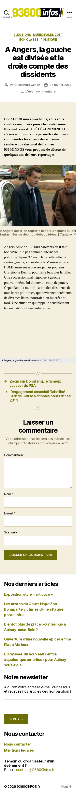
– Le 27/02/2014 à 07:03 (30, 360)
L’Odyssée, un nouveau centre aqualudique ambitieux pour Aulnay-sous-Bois (36, 659)
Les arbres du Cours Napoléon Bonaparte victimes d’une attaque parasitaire (33, 609)
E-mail (10, 513)
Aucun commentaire (41, 91)
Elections (22, 34)
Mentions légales (19, 750)
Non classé (29, 39)
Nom (9, 494)
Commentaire (13, 455)
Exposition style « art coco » (28, 594)
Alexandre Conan (27, 85)
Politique (49, 39)
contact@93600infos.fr (35, 770)
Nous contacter (17, 744)
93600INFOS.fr (28, 786)
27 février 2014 (60, 85)
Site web (10, 532)
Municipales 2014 (47, 34)
